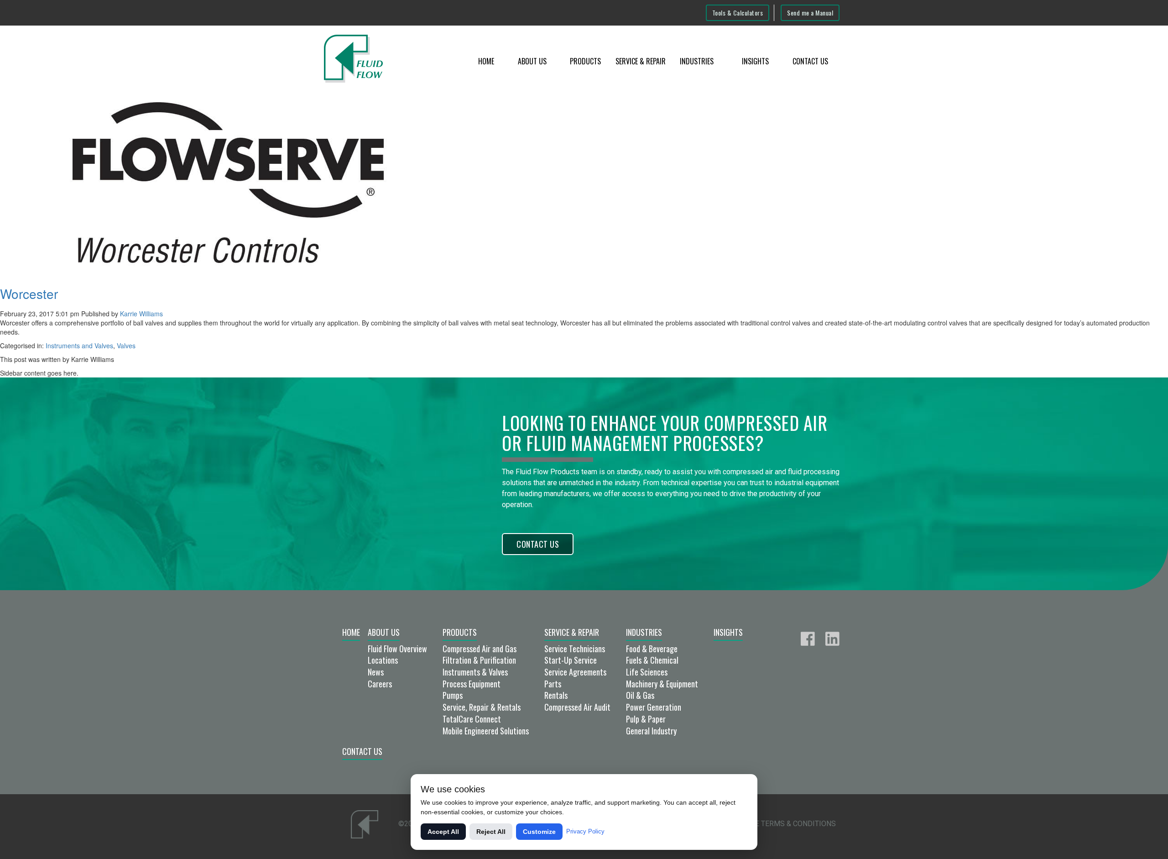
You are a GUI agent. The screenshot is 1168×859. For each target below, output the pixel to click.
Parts (552, 684)
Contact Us (810, 61)
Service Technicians (574, 649)
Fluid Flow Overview (397, 649)
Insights (755, 61)
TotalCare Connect (472, 719)
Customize (539, 831)
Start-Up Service (570, 660)
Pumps (453, 695)
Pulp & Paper (646, 719)
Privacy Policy (585, 831)
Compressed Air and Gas (479, 649)
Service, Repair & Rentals (482, 707)
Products (585, 61)
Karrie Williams (141, 313)
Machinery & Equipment (662, 684)
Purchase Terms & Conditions (779, 823)
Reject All (491, 831)
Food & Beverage (652, 649)
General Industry (651, 731)
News (376, 672)
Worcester (29, 293)
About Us (532, 61)
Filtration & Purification (479, 660)
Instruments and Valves (79, 345)
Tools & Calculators (737, 12)
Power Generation (653, 707)
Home (486, 61)
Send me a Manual (810, 12)
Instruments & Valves (475, 672)
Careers (380, 684)
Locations (383, 660)
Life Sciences (646, 672)
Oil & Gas (640, 695)
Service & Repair (640, 61)
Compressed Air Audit (577, 707)
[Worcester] (228, 181)
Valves (126, 345)
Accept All (443, 831)
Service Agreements (575, 672)
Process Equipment (472, 684)
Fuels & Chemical (652, 660)
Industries (697, 61)
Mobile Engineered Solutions (486, 731)
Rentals (556, 695)
